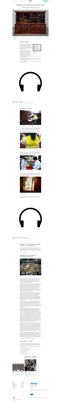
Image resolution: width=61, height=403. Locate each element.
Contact (47, 397)
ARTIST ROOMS (14, 387)
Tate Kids (13, 388)
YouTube (34, 383)
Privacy (41, 397)
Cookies (44, 397)
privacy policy (33, 392)
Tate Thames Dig (14, 37)
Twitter (31, 383)
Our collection (14, 384)
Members (22, 384)
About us (13, 383)
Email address (32, 387)
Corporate (22, 386)
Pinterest (36, 383)
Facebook (32, 383)
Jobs (35, 397)
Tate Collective (23, 383)
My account (22, 387)
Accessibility (38, 397)
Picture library (14, 386)
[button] (42, 1)
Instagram (35, 383)
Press (34, 397)
